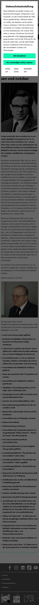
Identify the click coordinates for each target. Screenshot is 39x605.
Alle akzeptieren (19, 56)
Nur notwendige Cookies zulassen (19, 62)
